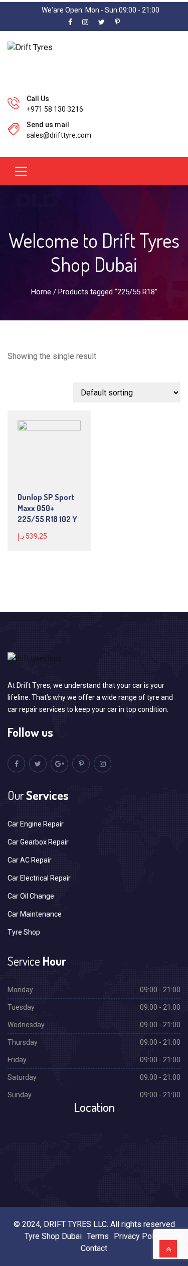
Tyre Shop (24, 932)
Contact (94, 1248)
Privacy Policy (139, 1236)
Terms (98, 1236)
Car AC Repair (30, 860)
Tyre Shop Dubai (53, 1236)
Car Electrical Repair (39, 878)
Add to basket (56, 461)
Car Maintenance (35, 914)
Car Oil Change (31, 896)
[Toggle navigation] (21, 171)
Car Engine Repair (36, 824)
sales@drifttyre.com (59, 135)
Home (41, 291)
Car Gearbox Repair (38, 842)
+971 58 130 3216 (55, 109)
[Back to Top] (168, 1248)
